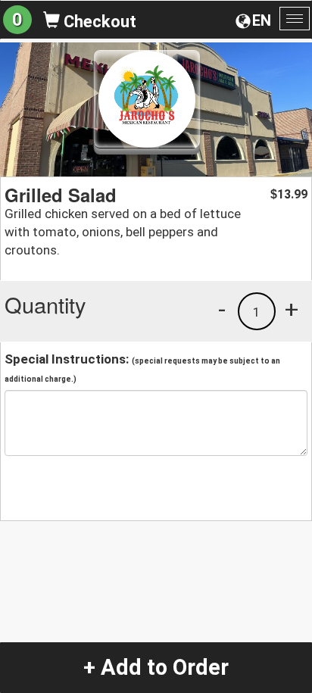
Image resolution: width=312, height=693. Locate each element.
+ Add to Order (156, 667)
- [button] (222, 309)
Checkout (98, 21)
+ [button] (291, 309)
